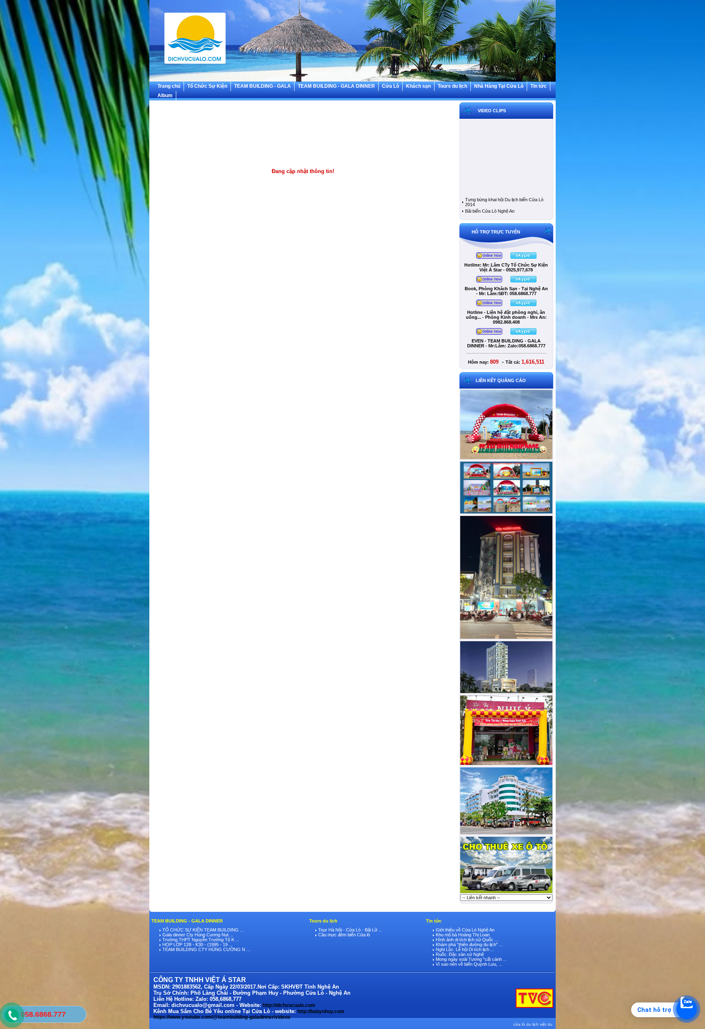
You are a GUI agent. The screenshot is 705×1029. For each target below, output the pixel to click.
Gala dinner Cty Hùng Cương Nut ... (197, 934)
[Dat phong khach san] (506, 834)
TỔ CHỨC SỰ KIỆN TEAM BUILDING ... (202, 929)
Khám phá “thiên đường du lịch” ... (469, 944)
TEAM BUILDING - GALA (262, 86)
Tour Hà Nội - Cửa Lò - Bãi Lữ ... (349, 929)
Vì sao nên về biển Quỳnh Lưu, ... (468, 964)
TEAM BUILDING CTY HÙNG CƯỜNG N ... (205, 949)
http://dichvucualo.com (289, 1005)
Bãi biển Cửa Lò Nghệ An (489, 211)
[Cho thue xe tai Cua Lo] (506, 893)
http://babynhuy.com (320, 1011)
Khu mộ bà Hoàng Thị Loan (462, 934)
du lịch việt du (539, 1024)
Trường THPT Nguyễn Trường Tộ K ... (200, 939)
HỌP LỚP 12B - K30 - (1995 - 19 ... (197, 944)
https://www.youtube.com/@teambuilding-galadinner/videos (221, 1017)
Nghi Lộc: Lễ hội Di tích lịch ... (464, 949)
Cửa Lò (390, 86)
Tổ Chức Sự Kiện (207, 86)
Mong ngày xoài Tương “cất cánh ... (471, 959)
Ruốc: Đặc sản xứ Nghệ (459, 954)
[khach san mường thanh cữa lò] (506, 693)
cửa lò (519, 1024)
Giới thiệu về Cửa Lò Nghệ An (464, 929)
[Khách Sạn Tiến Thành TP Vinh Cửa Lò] (506, 638)
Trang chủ (168, 86)
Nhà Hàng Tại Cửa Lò (498, 86)
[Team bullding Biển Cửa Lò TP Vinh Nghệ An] (506, 459)
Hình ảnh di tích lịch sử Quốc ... (466, 939)
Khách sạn (418, 86)
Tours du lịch (452, 86)
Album (165, 95)
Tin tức (538, 86)
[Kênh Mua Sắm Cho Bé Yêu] (506, 764)
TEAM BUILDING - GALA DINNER (336, 86)
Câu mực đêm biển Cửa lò (343, 934)
